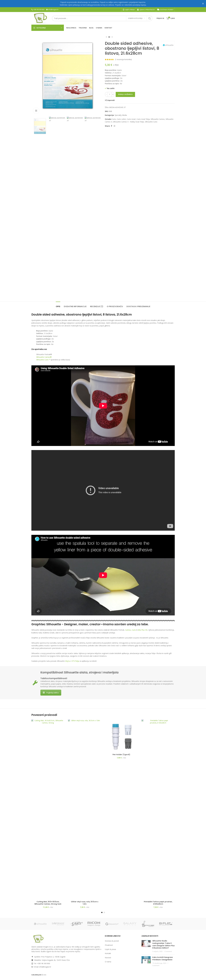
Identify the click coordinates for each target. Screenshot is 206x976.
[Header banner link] (103, 3)
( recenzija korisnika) (123, 59)
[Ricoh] (94, 924)
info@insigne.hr (53, 10)
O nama (108, 962)
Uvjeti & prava (110, 949)
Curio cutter (121, 119)
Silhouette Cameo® (44, 357)
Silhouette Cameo (158, 119)
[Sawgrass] (58, 924)
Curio (114, 119)
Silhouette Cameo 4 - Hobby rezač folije (128, 122)
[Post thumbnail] (146, 946)
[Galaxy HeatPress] (130, 924)
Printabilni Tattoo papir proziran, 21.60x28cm (158, 902)
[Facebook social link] (111, 126)
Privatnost (109, 945)
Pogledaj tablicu (52, 692)
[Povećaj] (36, 111)
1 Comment (168, 951)
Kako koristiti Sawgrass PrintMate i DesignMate (162, 958)
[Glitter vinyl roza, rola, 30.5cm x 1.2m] (84, 809)
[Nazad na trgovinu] (109, 37)
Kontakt (108, 953)
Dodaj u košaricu (125, 94)
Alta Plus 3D (142, 630)
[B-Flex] (166, 924)
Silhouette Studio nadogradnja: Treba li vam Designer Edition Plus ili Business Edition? (163, 944)
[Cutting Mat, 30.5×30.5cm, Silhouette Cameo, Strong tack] (48, 809)
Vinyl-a (67, 661)
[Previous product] (106, 37)
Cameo (128, 630)
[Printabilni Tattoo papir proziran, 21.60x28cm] (158, 809)
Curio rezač (131, 119)
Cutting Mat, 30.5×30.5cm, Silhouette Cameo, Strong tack (47, 902)
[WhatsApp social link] (114, 126)
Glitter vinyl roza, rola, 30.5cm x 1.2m (84, 902)
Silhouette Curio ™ (43, 360)
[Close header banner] (203, 3)
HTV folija (75, 661)
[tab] (58, 305)
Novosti (108, 957)
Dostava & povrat (112, 941)
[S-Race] (76, 924)
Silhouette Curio (151, 122)
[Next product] (112, 37)
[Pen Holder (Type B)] (121, 735)
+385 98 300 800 (38, 10)
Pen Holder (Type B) (121, 754)
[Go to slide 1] (101, 912)
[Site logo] (40, 18)
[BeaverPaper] (148, 924)
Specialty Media (121, 115)
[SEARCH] (149, 18)
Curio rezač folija (143, 119)
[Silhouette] (40, 924)
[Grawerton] (112, 924)
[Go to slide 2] (104, 912)
